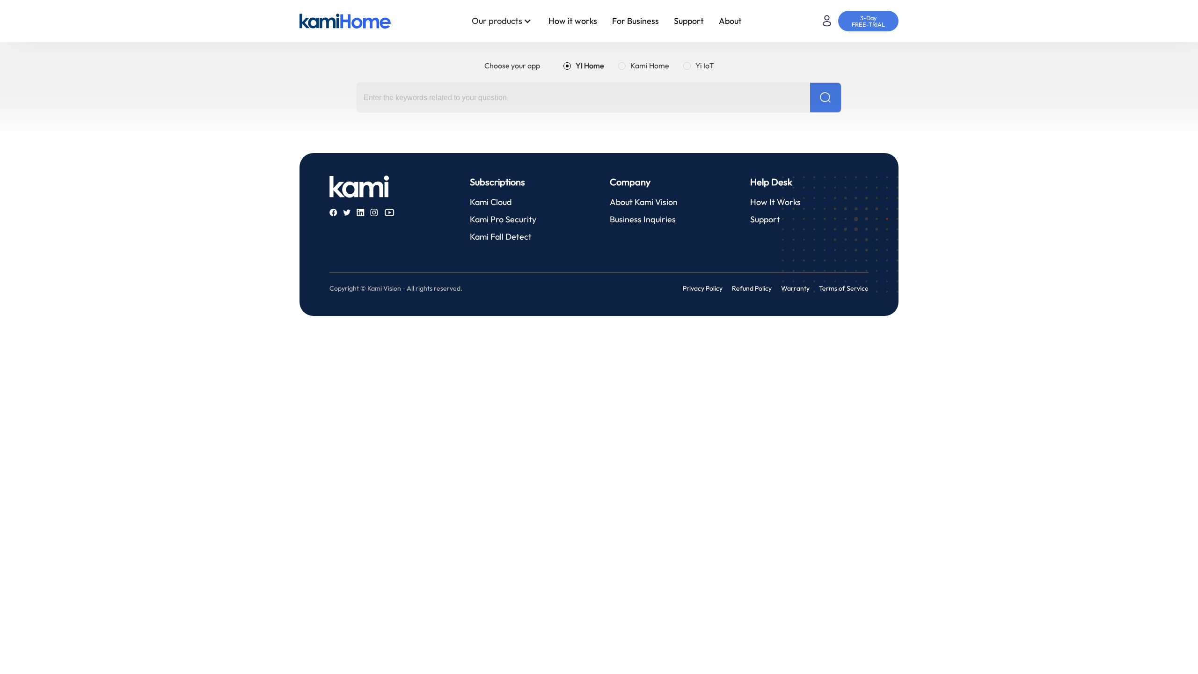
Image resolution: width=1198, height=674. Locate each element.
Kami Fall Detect (501, 236)
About (730, 20)
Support (689, 20)
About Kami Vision (644, 202)
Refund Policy (752, 288)
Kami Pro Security (503, 219)
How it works (572, 20)
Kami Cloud (490, 202)
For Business (635, 20)
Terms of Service (844, 288)
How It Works (775, 202)
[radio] (583, 65)
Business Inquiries (643, 219)
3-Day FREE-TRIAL (868, 21)
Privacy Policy (703, 288)
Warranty (795, 288)
